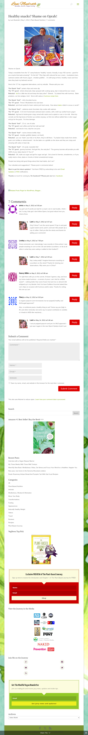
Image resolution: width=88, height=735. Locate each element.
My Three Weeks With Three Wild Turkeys (22, 464)
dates (60, 105)
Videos (10, 513)
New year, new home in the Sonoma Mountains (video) (27, 471)
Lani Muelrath (15, 20)
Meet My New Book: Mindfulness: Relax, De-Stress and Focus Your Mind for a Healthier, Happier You (42, 467)
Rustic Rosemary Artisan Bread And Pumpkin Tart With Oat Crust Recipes (33, 474)
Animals (11, 489)
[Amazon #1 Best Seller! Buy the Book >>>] (44, 437)
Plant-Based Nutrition (38, 20)
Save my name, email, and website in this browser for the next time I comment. (37, 383)
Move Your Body (14, 496)
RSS (17, 172)
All (9, 483)
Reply (74, 207)
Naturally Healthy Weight (16, 509)
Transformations (13, 499)
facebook (59, 176)
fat (17, 93)
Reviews (11, 519)
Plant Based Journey (15, 526)
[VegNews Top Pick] (44, 549)
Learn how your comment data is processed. (50, 399)
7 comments (50, 20)
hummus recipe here (51, 96)
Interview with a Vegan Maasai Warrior (21, 461)
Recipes (11, 522)
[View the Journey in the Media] (44, 632)
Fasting (10, 503)
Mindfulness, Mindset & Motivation (20, 493)
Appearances (12, 506)
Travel (10, 516)
